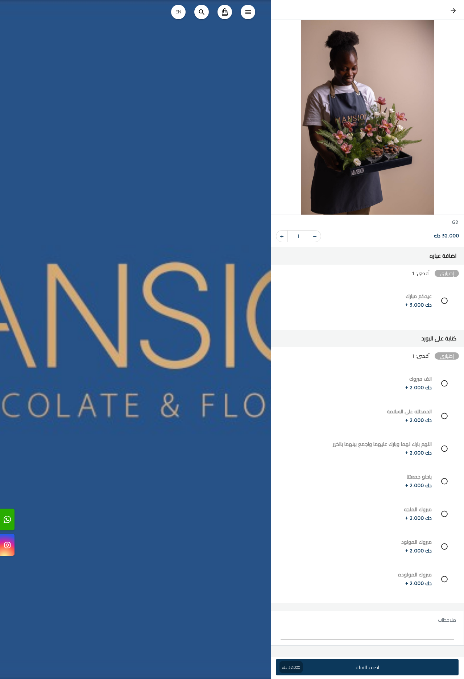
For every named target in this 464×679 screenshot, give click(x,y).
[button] (367, 256)
